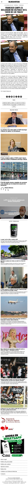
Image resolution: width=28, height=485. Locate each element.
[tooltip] (7, 97)
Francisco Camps (6, 102)
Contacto (3, 474)
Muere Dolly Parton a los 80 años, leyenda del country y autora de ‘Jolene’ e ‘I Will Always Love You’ (13, 349)
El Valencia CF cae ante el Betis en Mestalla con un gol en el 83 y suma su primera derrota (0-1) (14, 409)
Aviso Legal (4, 459)
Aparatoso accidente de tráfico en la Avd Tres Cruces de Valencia (13, 261)
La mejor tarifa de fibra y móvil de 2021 (9, 239)
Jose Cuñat (13, 479)
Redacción (3, 469)
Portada (16, 5)
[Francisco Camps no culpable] (14, 51)
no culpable (14, 104)
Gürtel (13, 102)
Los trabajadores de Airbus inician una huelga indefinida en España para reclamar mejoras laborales (13, 319)
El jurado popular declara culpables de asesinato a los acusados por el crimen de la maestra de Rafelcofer (14, 184)
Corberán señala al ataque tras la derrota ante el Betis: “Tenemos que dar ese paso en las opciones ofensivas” (13, 380)
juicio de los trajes (20, 102)
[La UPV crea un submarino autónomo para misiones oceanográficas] (14, 199)
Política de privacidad (6, 461)
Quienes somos (5, 466)
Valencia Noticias (9, 188)
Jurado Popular (6, 104)
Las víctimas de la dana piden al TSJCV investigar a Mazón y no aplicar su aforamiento (14, 130)
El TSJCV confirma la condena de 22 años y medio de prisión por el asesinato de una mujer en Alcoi (13, 290)
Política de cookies (6, 464)
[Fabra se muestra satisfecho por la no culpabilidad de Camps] (14, 212)
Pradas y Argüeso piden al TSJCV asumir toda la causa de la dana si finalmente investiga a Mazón (14, 158)
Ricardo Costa (21, 104)
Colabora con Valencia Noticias (9, 471)
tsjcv (14, 106)
